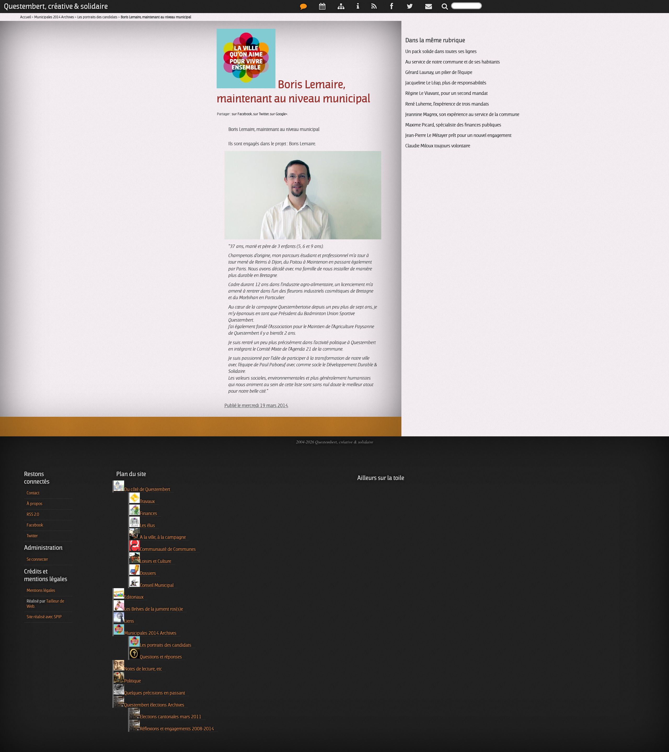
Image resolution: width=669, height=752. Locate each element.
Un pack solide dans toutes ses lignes (441, 51)
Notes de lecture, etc (143, 669)
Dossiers (148, 573)
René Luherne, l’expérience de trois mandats (447, 104)
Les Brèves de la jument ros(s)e (153, 609)
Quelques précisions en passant (154, 693)
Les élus (147, 525)
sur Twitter (261, 114)
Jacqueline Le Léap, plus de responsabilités (445, 82)
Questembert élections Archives (154, 705)
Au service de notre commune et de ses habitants (452, 62)
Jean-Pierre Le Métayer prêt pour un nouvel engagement (458, 135)
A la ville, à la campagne (163, 537)
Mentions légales (41, 590)
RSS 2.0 (33, 514)
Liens (129, 621)
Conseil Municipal (157, 585)
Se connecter (37, 559)
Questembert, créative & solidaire (56, 6)
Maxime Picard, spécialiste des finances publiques (453, 125)
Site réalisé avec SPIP (44, 617)
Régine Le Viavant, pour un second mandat (446, 93)
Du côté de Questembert (147, 489)
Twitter (32, 536)
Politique (132, 681)
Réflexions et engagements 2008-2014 (177, 728)
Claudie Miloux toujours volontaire (437, 145)
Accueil (25, 17)
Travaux (147, 501)
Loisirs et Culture (155, 561)
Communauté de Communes (168, 549)
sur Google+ (278, 114)
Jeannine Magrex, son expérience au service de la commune (462, 114)
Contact (33, 493)
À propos (34, 503)
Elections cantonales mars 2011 (170, 716)
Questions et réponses (161, 657)
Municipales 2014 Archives (54, 17)
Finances (148, 513)
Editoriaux (133, 597)
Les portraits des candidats (97, 17)
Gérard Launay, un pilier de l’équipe (438, 72)
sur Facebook (242, 114)
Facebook (35, 525)
